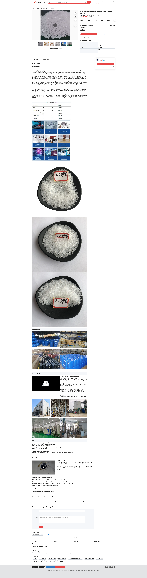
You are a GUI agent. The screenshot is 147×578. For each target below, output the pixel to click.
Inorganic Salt (55, 541)
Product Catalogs (48, 534)
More (33, 563)
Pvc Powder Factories (62, 558)
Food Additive (34, 541)
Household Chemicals (57, 539)
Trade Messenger (50, 567)
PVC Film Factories (42, 558)
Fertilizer (95, 539)
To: (37, 514)
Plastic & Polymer (43, 8)
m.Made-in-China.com (76, 571)
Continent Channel (87, 570)
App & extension (101, 5)
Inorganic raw (76, 541)
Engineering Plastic (70, 553)
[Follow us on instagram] (109, 567)
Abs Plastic (35, 558)
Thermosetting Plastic (80, 553)
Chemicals (37, 8)
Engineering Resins (99, 558)
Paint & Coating (76, 539)
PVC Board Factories (52, 558)
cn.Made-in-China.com (84, 571)
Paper (75, 537)
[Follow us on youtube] (111, 567)
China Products (55, 570)
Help (94, 5)
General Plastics (97, 541)
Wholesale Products (73, 570)
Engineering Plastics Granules (50, 561)
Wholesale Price (80, 570)
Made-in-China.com (69, 571)
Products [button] (50, 2)
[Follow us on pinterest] (112, 567)
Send (41, 526)
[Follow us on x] (107, 567)
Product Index (93, 570)
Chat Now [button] (107, 34)
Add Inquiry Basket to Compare (55, 48)
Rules (114, 5)
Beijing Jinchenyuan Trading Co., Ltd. (89, 15)
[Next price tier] (115, 20)
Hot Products (50, 570)
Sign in (113, 3)
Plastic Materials (51, 8)
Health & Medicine (97, 537)
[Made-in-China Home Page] (38, 2)
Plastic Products (54, 553)
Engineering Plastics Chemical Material (75, 558)
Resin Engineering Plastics (37, 561)
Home (33, 8)
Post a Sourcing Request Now (64, 526)
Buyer (88, 5)
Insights (97, 570)
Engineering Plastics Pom (89, 558)
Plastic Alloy (62, 553)
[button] (85, 2)
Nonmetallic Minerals (56, 537)
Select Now (112, 25)
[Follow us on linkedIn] (114, 567)
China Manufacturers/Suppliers (64, 570)
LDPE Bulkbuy (60, 561)
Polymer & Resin (36, 553)
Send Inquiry (88, 34)
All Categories (36, 5)
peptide (33, 537)
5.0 (101, 60)
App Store (35, 567)
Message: (36, 517)
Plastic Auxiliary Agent (45, 553)
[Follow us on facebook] (106, 567)
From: (37, 511)
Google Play (42, 567)
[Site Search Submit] (89, 2)
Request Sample (99, 37)
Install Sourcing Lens (60, 567)
